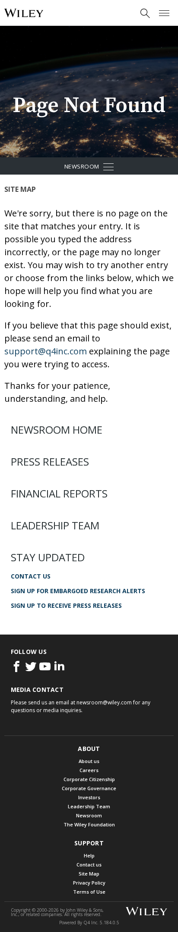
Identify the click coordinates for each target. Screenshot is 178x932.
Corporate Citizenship (89, 779)
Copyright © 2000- (35, 910)
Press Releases (50, 462)
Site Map (89, 873)
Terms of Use (89, 891)
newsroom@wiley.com (104, 702)
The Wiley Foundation (89, 824)
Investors (89, 797)
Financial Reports (59, 493)
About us (89, 761)
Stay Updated (48, 557)
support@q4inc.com (45, 351)
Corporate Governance (89, 788)
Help (89, 855)
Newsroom (100, 168)
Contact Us (31, 576)
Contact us (89, 864)
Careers (89, 770)
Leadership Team (55, 525)
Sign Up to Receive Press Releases (66, 606)
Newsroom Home (56, 430)
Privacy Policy (89, 882)
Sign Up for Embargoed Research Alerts (78, 591)
